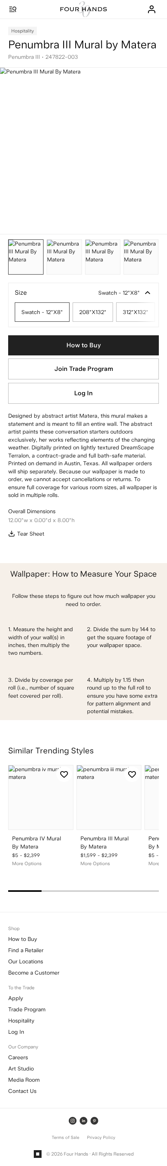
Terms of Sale (65, 1137)
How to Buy (83, 345)
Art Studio (21, 1068)
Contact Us (22, 1091)
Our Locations (25, 961)
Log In (83, 393)
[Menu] (12, 9)
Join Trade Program (83, 368)
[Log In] (151, 9)
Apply (15, 998)
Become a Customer (33, 973)
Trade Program (26, 1009)
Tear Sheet (30, 534)
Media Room (24, 1080)
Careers (18, 1057)
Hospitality (21, 1020)
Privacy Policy (101, 1137)
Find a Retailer (25, 950)
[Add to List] (64, 774)
